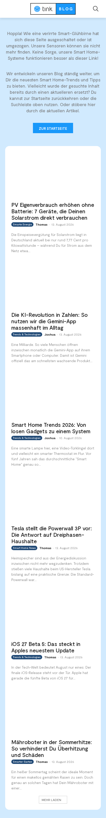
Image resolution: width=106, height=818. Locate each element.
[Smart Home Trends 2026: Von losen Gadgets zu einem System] (53, 395)
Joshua (49, 334)
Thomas (42, 224)
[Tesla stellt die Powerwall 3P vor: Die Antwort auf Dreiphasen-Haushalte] (53, 499)
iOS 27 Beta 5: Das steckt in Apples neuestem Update (46, 647)
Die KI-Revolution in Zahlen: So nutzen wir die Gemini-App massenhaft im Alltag (49, 321)
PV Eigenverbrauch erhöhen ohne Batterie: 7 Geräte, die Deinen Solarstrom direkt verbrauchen (52, 211)
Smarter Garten (22, 761)
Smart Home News (24, 547)
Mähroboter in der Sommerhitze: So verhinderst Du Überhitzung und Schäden (51, 748)
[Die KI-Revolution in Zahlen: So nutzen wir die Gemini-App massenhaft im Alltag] (53, 285)
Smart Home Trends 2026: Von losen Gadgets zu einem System (50, 427)
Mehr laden (51, 800)
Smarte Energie (22, 224)
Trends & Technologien (27, 334)
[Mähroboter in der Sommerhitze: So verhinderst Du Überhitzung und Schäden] (53, 712)
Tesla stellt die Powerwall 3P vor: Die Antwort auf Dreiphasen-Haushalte (51, 534)
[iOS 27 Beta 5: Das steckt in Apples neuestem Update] (53, 614)
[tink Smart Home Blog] (52, 9)
